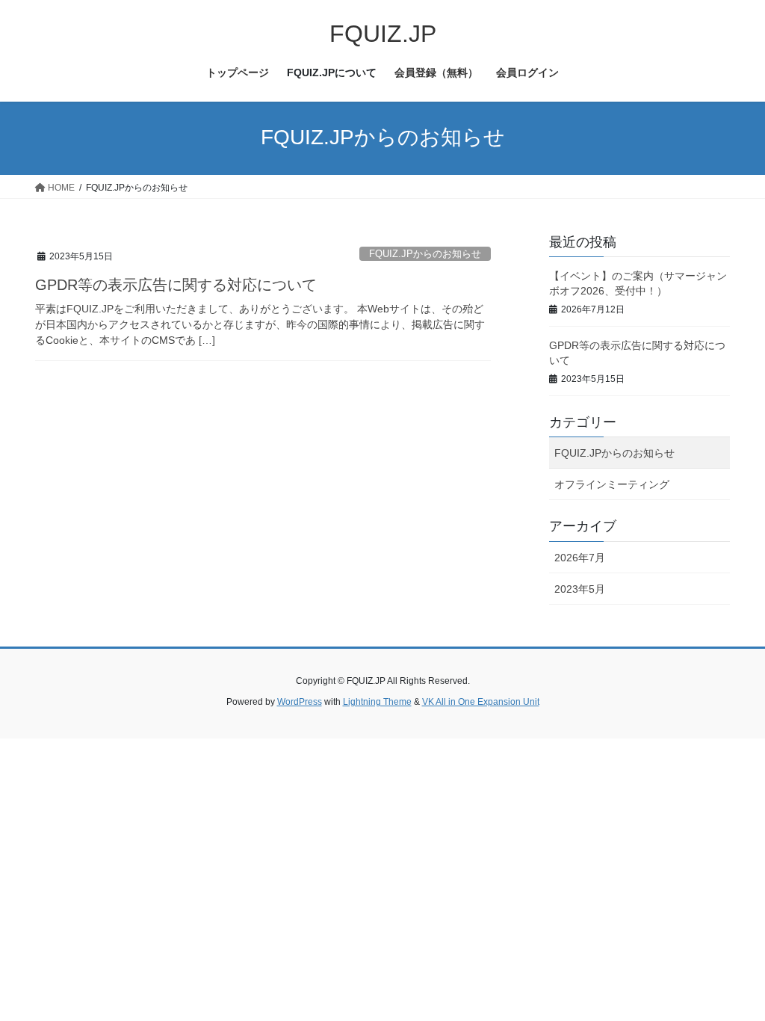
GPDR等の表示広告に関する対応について (176, 285)
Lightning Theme (377, 702)
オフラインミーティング (611, 484)
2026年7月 (579, 558)
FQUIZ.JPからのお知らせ (425, 253)
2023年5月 (579, 589)
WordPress (299, 702)
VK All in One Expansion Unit (480, 702)
